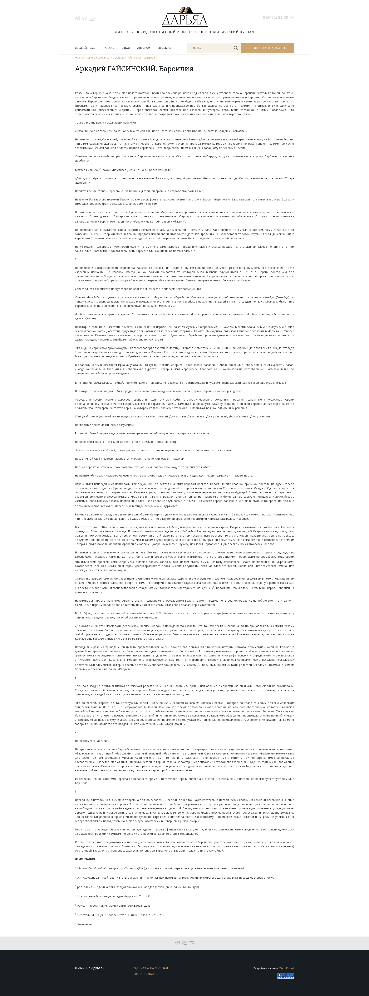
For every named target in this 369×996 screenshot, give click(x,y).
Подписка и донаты (267, 48)
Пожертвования (145, 974)
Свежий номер (86, 47)
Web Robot (286, 968)
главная (79, 57)
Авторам (143, 47)
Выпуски (91, 57)
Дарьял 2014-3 (105, 57)
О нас (126, 47)
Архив (109, 47)
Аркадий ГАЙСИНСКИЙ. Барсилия (135, 57)
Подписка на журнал (149, 968)
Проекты (164, 47)
